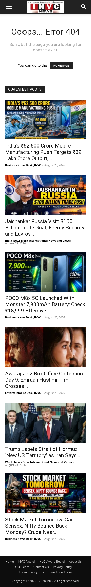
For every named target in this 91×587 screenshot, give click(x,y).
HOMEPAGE (61, 65)
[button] (9, 7)
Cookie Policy (28, 572)
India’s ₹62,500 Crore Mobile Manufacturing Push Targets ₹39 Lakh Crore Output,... (43, 152)
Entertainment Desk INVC (23, 393)
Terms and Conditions (56, 572)
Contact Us (41, 567)
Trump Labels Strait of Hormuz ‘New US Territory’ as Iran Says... (42, 452)
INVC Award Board (52, 561)
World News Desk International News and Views (38, 462)
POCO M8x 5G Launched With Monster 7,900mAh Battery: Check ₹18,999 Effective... (45, 304)
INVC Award (26, 561)
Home (9, 561)
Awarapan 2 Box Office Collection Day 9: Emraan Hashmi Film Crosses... (44, 380)
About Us (75, 561)
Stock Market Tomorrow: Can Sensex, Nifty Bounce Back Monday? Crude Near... (39, 526)
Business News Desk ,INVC (23, 165)
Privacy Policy (62, 567)
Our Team (22, 567)
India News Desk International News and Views (38, 240)
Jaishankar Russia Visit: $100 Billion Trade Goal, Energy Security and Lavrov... (44, 227)
